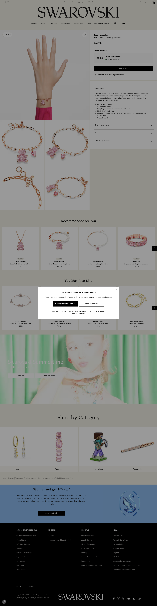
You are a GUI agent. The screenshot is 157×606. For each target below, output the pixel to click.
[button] (116, 289)
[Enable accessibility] (4, 602)
